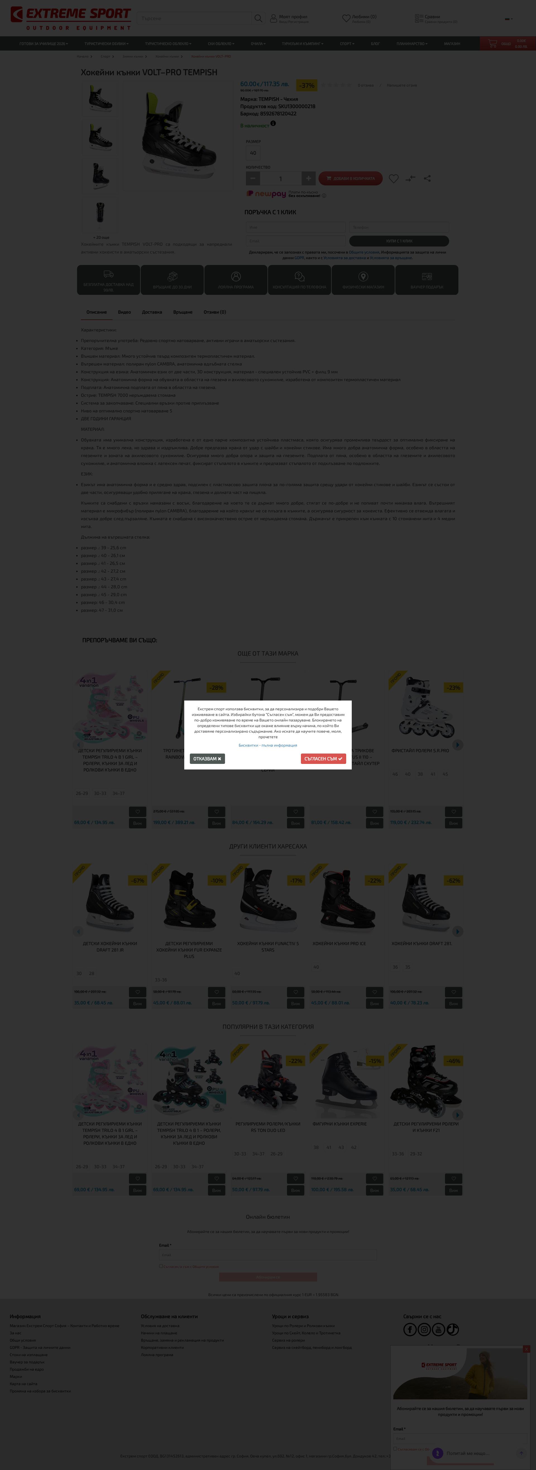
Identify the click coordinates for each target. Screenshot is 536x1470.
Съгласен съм (321, 758)
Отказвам (205, 758)
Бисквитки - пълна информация (268, 745)
